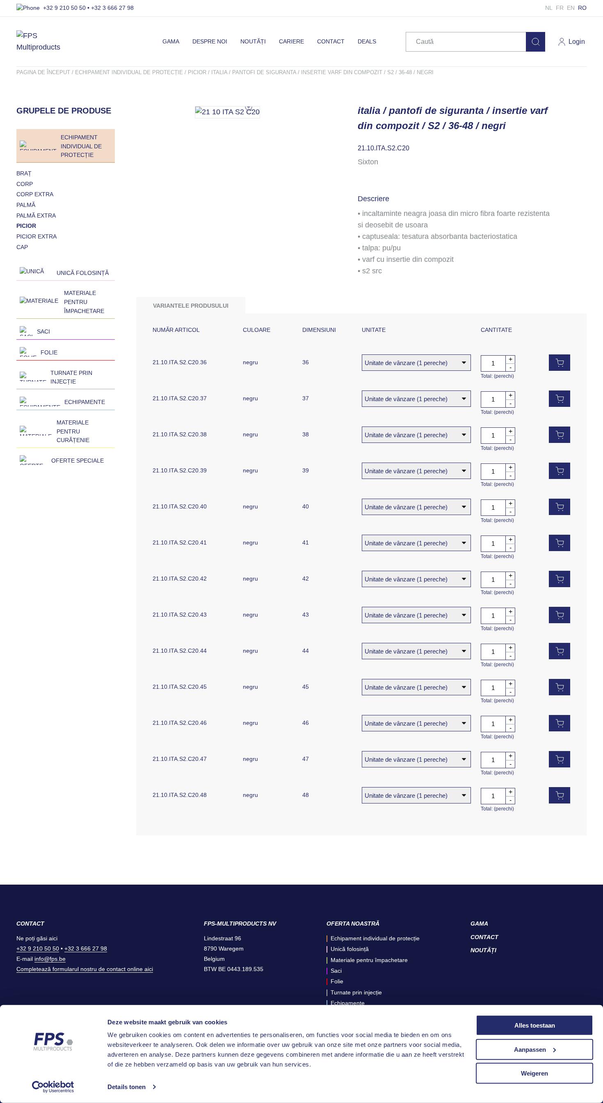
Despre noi (209, 41)
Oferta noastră (353, 923)
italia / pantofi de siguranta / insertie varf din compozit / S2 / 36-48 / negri (322, 72)
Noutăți (253, 41)
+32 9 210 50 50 (37, 948)
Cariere (291, 41)
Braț (24, 173)
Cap (22, 247)
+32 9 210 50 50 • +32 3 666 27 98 (88, 8)
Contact (331, 41)
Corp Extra (34, 194)
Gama (170, 41)
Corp (24, 184)
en (571, 8)
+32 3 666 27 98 (85, 948)
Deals (367, 41)
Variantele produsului (190, 305)
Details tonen (126, 1086)
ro (582, 8)
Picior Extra (36, 236)
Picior (197, 72)
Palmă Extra (36, 215)
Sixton (368, 162)
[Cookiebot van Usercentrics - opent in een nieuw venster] (53, 1087)
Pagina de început (43, 72)
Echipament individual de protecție (129, 72)
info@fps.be (50, 958)
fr (560, 8)
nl (549, 8)
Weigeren (534, 1073)
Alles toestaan (534, 1025)
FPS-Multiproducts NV (240, 923)
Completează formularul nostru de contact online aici (84, 969)
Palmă (25, 205)
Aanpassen (530, 1049)
